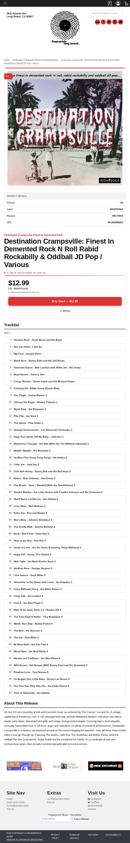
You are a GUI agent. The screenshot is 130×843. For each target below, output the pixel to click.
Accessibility (113, 835)
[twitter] (109, 22)
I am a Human (81, 819)
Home (7, 60)
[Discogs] (97, 22)
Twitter (94, 802)
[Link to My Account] (118, 4)
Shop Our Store (16, 802)
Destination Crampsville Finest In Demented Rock (35, 60)
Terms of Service (74, 836)
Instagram (96, 806)
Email (93, 809)
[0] (127, 4)
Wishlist (66, 311)
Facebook (95, 799)
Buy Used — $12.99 (65, 301)
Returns (93, 835)
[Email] (120, 22)
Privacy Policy (55, 836)
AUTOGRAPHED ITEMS (18, 806)
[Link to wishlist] (109, 4)
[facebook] (103, 22)
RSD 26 (10, 809)
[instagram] (115, 22)
